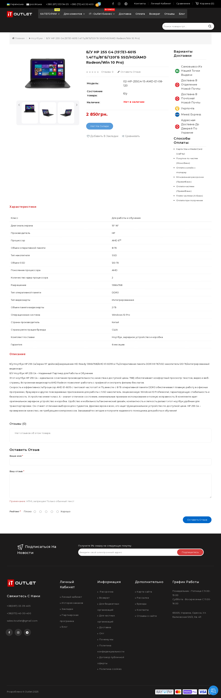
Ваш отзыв (16, 471)
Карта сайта (144, 591)
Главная (20, 38)
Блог (182, 13)
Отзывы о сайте (147, 615)
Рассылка (143, 597)
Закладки (67, 609)
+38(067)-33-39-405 (18, 605)
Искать (209, 26)
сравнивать (132, 136)
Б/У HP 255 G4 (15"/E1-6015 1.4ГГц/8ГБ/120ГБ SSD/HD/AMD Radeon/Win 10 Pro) (93, 38)
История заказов (72, 602)
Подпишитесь (190, 552)
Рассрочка (106, 591)
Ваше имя (15, 455)
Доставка (125, 13)
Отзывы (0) (17, 423)
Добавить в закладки (104, 136)
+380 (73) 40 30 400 (82, 4)
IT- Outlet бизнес (101, 12)
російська (35, 4)
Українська (16, 4)
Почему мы (106, 639)
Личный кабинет (72, 596)
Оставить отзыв (131, 71)
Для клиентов (73, 13)
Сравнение (183, 3)
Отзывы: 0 (107, 71)
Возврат (154, 13)
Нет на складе (99, 126)
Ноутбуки (37, 38)
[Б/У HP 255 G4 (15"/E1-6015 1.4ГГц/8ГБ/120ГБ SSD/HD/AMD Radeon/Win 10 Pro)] (47, 74)
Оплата (140, 13)
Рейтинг (14, 511)
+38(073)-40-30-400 (19, 613)
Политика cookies (110, 669)
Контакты (143, 609)
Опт (101, 633)
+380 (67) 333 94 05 (57, 4)
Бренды (141, 603)
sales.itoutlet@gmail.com (22, 620)
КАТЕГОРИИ (49, 12)
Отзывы (169, 13)
